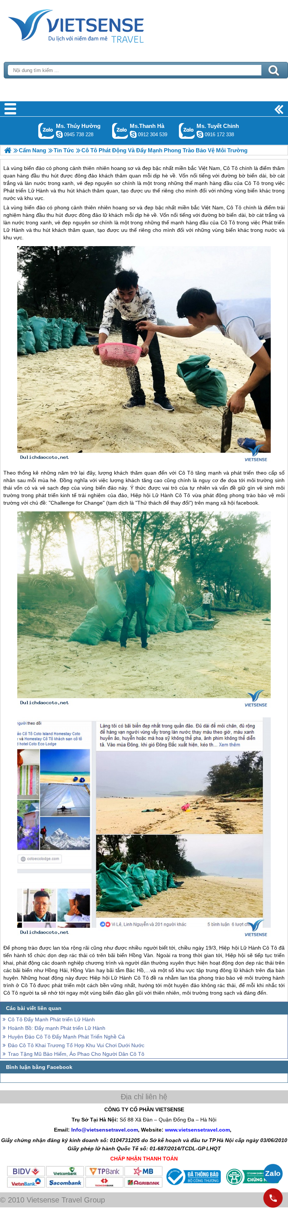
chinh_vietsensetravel (200, 134)
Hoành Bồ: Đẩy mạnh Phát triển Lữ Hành (56, 1028)
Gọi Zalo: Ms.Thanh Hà (120, 130)
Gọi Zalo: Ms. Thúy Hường (46, 130)
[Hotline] (273, 1198)
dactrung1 (59, 134)
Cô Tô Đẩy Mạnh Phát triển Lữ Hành (51, 1019)
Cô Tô (234, 207)
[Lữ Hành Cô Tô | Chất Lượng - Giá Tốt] (7, 150)
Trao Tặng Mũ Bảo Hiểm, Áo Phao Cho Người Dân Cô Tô (76, 1054)
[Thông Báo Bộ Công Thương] (192, 1186)
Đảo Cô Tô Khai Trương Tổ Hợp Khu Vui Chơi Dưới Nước (76, 1045)
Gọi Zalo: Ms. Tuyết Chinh (186, 130)
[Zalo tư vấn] (273, 1173)
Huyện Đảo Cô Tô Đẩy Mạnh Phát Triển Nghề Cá (66, 1037)
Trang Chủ (94, 24)
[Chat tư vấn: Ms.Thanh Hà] (133, 134)
